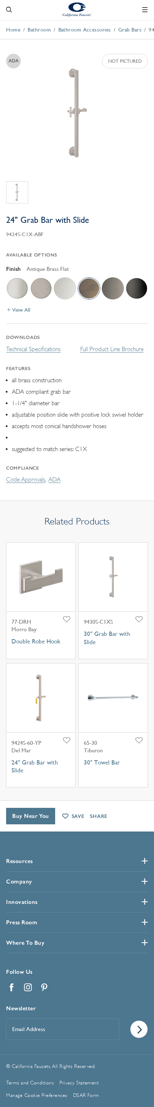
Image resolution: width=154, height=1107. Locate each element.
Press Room (21, 922)
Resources (19, 861)
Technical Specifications (33, 349)
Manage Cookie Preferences (36, 1095)
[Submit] (139, 1029)
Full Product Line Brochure (112, 349)
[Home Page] (77, 9)
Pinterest (44, 987)
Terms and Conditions (30, 1083)
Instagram (28, 987)
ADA (54, 479)
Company (19, 881)
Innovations (22, 901)
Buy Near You (30, 816)
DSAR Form (86, 1095)
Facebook (11, 987)
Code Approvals (25, 479)
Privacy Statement (78, 1083)
